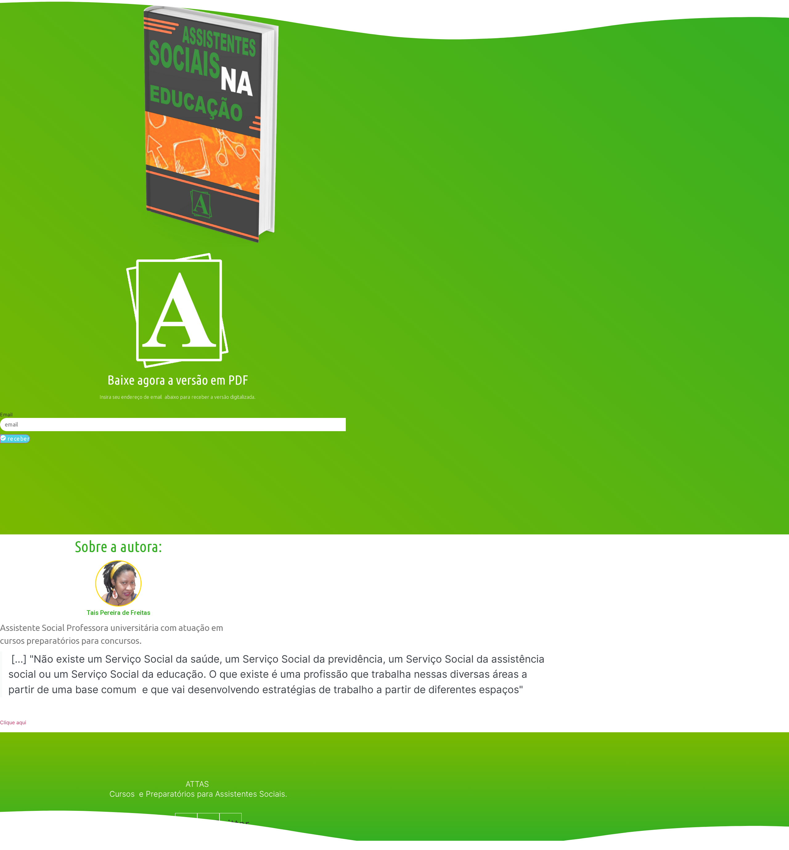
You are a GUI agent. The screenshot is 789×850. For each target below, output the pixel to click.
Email (6, 414)
